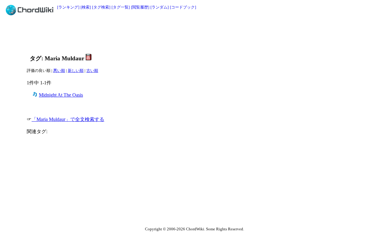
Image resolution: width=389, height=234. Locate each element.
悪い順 (59, 70)
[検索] (86, 7)
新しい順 (76, 70)
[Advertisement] (180, 34)
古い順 (92, 70)
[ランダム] (159, 7)
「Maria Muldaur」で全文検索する (68, 119)
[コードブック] (183, 7)
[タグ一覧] (121, 7)
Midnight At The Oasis (61, 95)
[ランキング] (68, 7)
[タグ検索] (101, 7)
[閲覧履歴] (140, 7)
